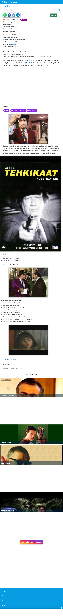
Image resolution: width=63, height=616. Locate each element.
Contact (4, 606)
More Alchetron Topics (9, 359)
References (31, 110)
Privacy (4, 601)
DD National (12, 44)
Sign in (53, 15)
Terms (3, 596)
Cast (6, 110)
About (3, 591)
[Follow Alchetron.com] (31, 544)
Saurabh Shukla (30, 63)
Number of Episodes (18, 110)
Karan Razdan (26, 52)
